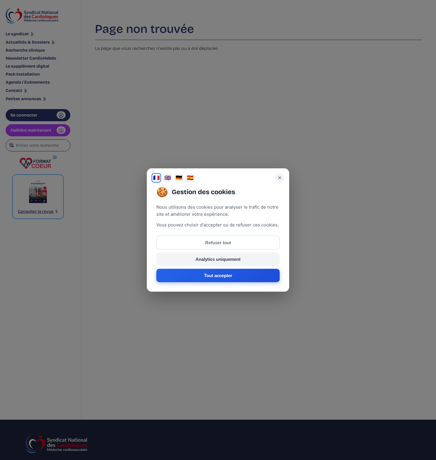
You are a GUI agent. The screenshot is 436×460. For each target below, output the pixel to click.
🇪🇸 (190, 178)
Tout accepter (218, 275)
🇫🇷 (156, 178)
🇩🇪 (179, 178)
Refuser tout (218, 242)
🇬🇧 (167, 178)
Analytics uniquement (218, 259)
